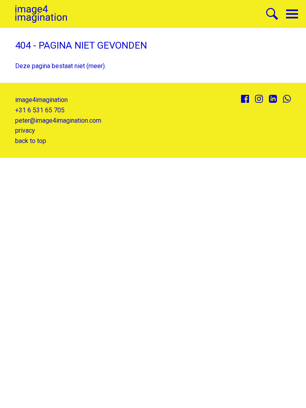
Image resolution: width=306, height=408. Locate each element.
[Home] (41, 14)
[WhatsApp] (287, 99)
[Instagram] (259, 99)
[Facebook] (245, 99)
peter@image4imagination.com (58, 120)
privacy (25, 130)
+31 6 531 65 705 (40, 110)
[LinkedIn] (273, 99)
